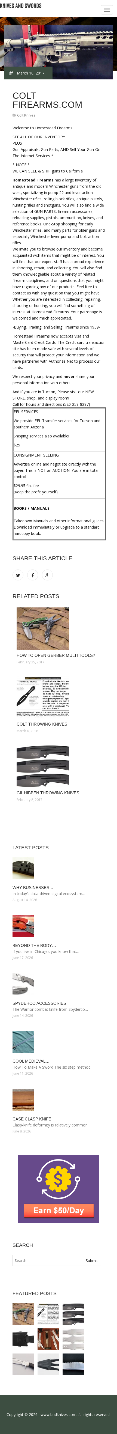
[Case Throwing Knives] (48, 1339)
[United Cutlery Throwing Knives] (48, 1364)
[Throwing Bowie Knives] (73, 1364)
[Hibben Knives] (23, 1364)
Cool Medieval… (31, 1061)
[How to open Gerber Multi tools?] (59, 628)
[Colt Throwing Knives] (59, 697)
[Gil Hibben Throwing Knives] (59, 766)
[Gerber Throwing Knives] (23, 1339)
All (80, 1414)
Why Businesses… (33, 887)
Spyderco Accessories (39, 1003)
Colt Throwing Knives (42, 724)
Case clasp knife (32, 1119)
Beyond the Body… (34, 945)
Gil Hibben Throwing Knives (48, 793)
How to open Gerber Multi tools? (56, 655)
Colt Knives (26, 115)
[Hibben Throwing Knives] (73, 1339)
